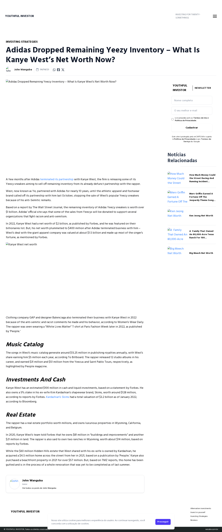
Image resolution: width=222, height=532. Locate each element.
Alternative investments (200, 508)
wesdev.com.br (211, 529)
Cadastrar (192, 128)
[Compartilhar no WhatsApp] (54, 70)
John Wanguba (23, 69)
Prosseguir (163, 522)
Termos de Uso (200, 118)
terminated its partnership (56, 179)
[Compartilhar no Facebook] (58, 70)
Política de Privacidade (185, 120)
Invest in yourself (197, 512)
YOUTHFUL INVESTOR (19, 16)
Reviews (194, 520)
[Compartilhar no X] (63, 70)
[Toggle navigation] (215, 16)
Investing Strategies (199, 516)
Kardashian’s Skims (57, 397)
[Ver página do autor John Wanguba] (9, 69)
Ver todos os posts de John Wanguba (39, 488)
